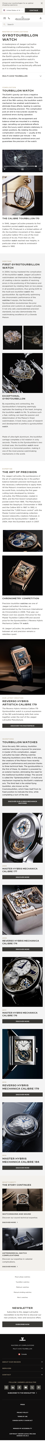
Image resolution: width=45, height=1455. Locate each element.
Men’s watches (22, 1297)
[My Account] (41, 18)
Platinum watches (22, 1287)
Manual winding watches (22, 1292)
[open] (4, 24)
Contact (6, 1374)
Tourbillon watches (22, 1282)
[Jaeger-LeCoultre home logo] (22, 1339)
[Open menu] (4, 18)
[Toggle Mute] (5, 169)
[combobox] (22, 24)
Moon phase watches (22, 1277)
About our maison (11, 1362)
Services (6, 1368)
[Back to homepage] (22, 18)
